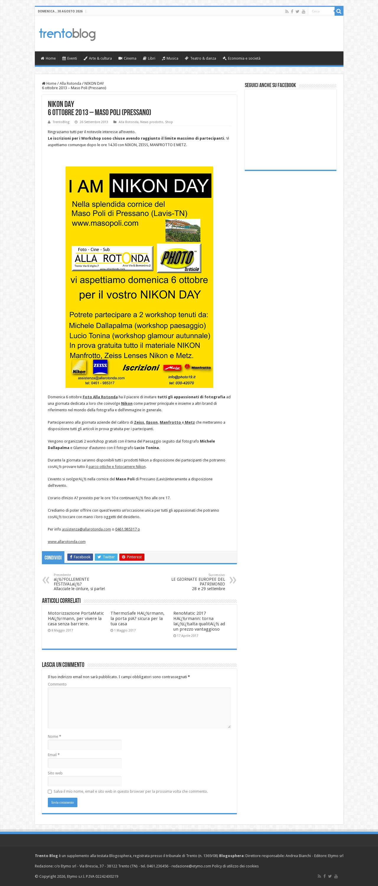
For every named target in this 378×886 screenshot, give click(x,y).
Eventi (72, 58)
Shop (169, 122)
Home (51, 58)
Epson (152, 422)
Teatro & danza (203, 58)
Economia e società (244, 58)
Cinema (130, 58)
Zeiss (139, 422)
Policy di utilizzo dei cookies (235, 866)
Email (54, 755)
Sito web (55, 773)
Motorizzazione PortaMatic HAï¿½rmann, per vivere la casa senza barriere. (76, 618)
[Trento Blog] (67, 33)
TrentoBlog (61, 122)
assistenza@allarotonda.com (86, 529)
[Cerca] (339, 11)
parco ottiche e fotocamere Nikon (117, 466)
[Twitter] (297, 11)
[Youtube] (303, 11)
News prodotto (151, 122)
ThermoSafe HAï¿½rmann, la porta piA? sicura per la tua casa (137, 618)
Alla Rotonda (70, 83)
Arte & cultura (100, 58)
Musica (172, 58)
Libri (151, 58)
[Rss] (287, 11)
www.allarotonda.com (67, 541)
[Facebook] (292, 11)
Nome (54, 736)
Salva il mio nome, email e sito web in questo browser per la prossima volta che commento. (131, 791)
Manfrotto (171, 422)
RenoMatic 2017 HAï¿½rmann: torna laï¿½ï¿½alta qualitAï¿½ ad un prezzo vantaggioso (199, 621)
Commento (57, 684)
